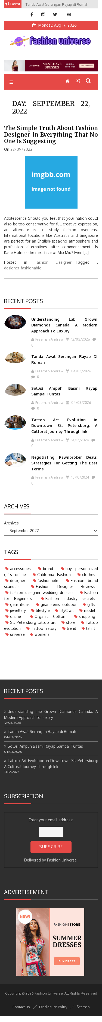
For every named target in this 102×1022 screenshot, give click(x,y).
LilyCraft (67, 610)
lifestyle (43, 610)
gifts (91, 604)
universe (17, 634)
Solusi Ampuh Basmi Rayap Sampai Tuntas (45, 746)
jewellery (18, 610)
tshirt (90, 628)
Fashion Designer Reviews (65, 586)
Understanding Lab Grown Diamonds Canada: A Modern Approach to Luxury (64, 325)
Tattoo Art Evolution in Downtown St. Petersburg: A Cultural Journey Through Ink (64, 425)
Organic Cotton (50, 616)
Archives (11, 523)
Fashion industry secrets (70, 598)
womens (42, 634)
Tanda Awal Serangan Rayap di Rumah (42, 731)
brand (48, 568)
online (15, 616)
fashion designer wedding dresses (41, 592)
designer (11, 268)
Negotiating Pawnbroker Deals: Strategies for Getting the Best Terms (64, 463)
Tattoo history (44, 628)
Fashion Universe (62, 860)
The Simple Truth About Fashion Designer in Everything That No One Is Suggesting (51, 134)
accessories (20, 568)
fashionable (31, 268)
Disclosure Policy (53, 1007)
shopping (87, 616)
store (70, 622)
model (89, 610)
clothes (88, 574)
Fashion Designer (53, 262)
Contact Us (21, 1007)
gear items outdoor (59, 604)
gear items (20, 604)
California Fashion (54, 574)
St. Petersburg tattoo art (33, 622)
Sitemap (83, 1007)
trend (71, 628)
